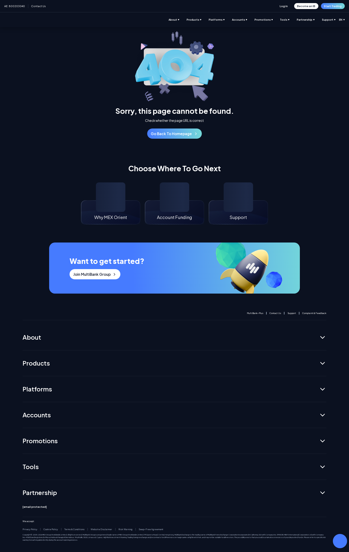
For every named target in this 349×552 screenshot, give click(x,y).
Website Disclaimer (101, 529)
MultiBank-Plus (255, 313)
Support (292, 313)
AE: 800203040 (14, 6)
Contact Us (38, 6)
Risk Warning (125, 529)
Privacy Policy (30, 529)
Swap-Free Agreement (151, 529)
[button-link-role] (284, 6)
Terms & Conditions (74, 529)
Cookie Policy (50, 529)
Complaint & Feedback (314, 313)
